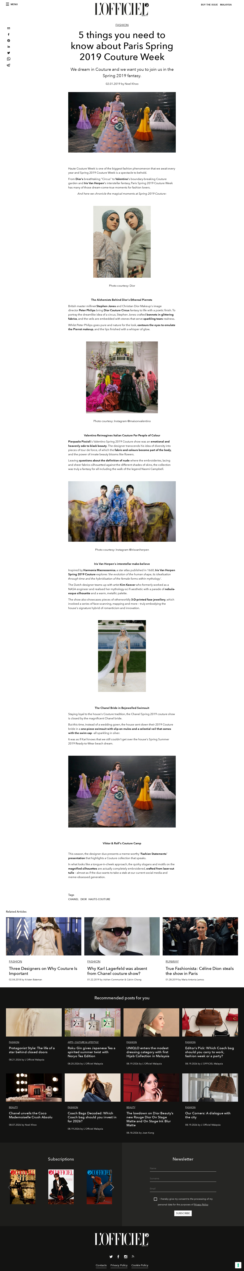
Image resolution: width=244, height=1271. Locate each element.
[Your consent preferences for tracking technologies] (238, 1265)
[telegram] (8, 65)
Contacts (101, 1265)
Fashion (122, 25)
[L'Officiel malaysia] (122, 9)
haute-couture (99, 899)
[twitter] (8, 53)
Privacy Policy (201, 1204)
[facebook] (8, 35)
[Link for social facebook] (118, 1257)
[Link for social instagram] (125, 1257)
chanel (73, 899)
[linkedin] (8, 47)
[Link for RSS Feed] (133, 1257)
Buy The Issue (209, 4)
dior (84, 899)
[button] (112, 1187)
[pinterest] (8, 41)
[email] (8, 29)
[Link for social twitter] (111, 1257)
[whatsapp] (8, 59)
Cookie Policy (139, 1265)
